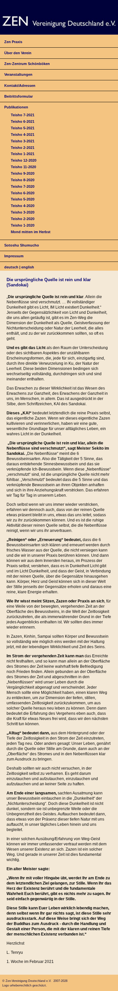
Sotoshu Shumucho (21, 245)
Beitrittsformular (18, 96)
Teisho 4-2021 (22, 134)
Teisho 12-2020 (23, 160)
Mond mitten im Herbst (30, 232)
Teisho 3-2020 (22, 212)
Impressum (14, 256)
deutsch (11, 267)
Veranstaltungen (18, 74)
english (27, 267)
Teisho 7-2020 (22, 186)
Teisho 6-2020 (22, 193)
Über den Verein (17, 53)
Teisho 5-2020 (22, 199)
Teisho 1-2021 (22, 154)
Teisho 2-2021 (22, 148)
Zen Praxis (13, 42)
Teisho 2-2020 (22, 219)
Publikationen (16, 107)
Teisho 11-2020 (23, 167)
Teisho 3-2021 (22, 141)
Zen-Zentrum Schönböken (27, 64)
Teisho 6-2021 (22, 121)
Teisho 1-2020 (22, 225)
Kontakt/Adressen (19, 86)
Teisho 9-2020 (22, 173)
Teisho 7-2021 (22, 115)
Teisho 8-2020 (22, 180)
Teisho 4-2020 (22, 206)
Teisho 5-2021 (22, 128)
